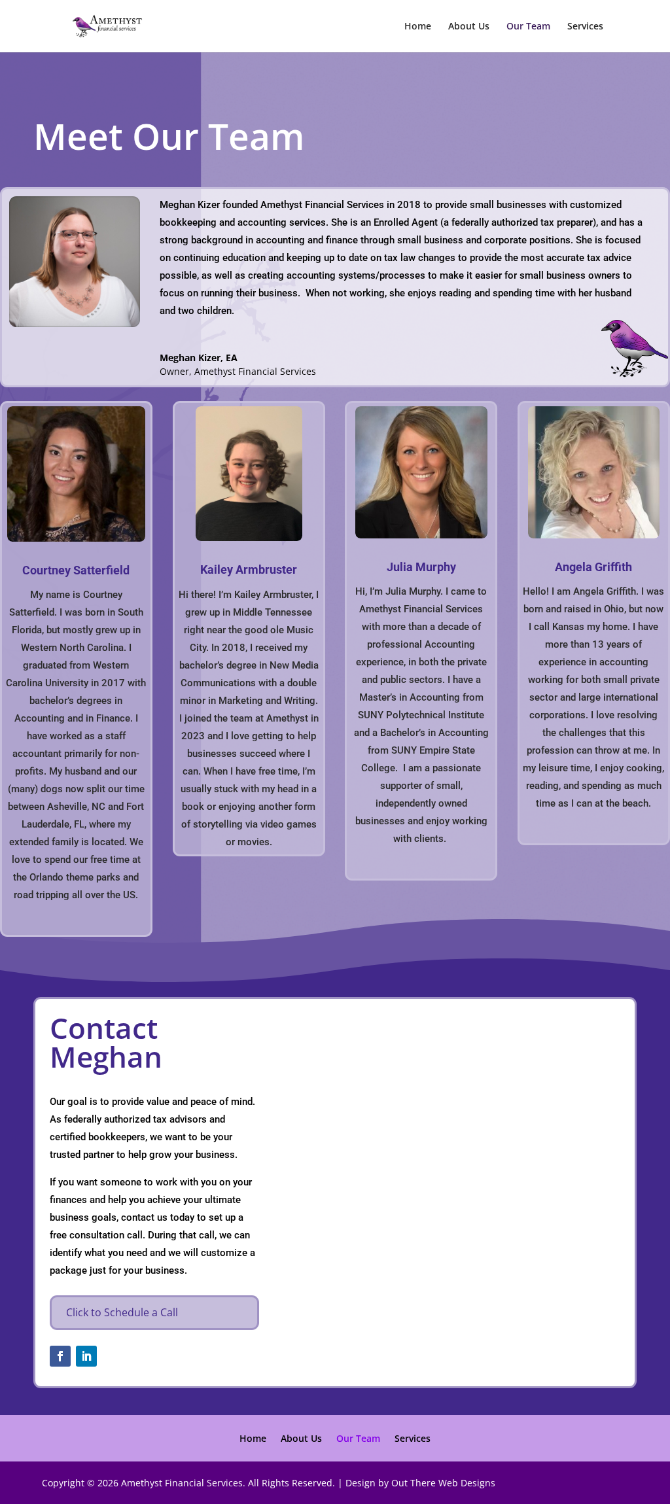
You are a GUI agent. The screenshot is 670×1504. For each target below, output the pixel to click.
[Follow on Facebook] (60, 1356)
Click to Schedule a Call (122, 1312)
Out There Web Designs (443, 1483)
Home (417, 27)
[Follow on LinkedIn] (86, 1356)
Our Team (528, 27)
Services (585, 27)
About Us (468, 27)
